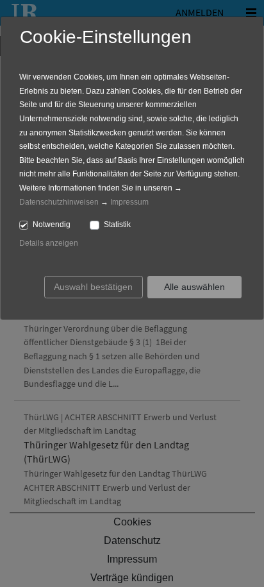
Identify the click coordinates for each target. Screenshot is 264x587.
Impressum (129, 202)
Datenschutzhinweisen (59, 202)
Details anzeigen (48, 243)
